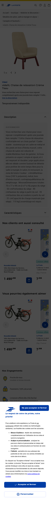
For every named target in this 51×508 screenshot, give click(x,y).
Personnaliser (26, 494)
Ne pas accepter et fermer (34, 408)
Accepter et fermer (27, 484)
